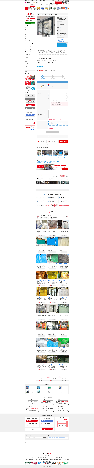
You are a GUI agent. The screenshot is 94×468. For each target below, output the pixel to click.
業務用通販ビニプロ (40, 161)
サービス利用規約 (46, 459)
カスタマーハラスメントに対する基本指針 (64, 459)
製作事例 (44, 161)
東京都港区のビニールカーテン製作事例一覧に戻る (43, 144)
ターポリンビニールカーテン (41, 263)
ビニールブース (50, 330)
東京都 (60, 27)
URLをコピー (40, 66)
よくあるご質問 (62, 0)
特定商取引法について (55, 459)
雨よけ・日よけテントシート (63, 347)
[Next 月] (66, 419)
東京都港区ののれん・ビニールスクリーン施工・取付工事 (44, 162)
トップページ (26, 459)
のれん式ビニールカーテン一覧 (41, 297)
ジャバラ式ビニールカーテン (63, 297)
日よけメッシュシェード (40, 364)
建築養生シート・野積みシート (63, 263)
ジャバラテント (50, 364)
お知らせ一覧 (42, 459)
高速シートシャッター (40, 330)
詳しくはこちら (42, 235)
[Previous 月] (64, 419)
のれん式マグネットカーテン (52, 297)
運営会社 (30, 459)
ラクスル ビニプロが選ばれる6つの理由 (35, 459)
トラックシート (39, 347)
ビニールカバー (61, 330)
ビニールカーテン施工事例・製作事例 (50, 161)
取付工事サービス (58, 0)
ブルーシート (50, 347)
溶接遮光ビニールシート (51, 280)
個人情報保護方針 (51, 459)
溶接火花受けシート (62, 280)
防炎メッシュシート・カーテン (52, 263)
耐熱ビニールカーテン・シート (41, 280)
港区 (58, 161)
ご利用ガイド (54, 0)
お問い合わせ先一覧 (67, 0)
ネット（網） (61, 364)
